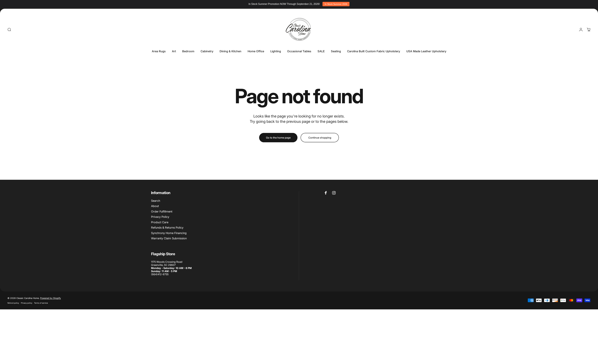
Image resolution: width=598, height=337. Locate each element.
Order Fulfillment (161, 211)
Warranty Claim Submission (169, 238)
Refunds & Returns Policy (167, 227)
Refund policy (13, 303)
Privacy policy (26, 303)
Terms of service (41, 303)
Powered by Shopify (50, 298)
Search (155, 200)
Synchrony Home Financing (169, 233)
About (155, 206)
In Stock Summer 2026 (336, 4)
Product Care (159, 222)
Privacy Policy (160, 216)
